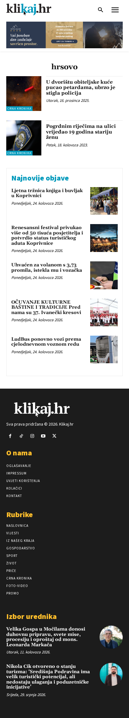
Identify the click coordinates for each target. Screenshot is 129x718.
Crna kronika (19, 109)
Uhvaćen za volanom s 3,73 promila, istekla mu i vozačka (46, 267)
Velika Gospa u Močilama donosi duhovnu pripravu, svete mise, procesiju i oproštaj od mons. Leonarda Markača (45, 637)
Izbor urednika (31, 616)
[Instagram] (32, 436)
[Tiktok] (21, 436)
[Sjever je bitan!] (34, 9)
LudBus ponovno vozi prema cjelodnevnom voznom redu (46, 342)
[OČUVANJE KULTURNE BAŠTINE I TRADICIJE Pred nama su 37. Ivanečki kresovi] (104, 312)
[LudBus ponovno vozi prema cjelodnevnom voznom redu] (104, 349)
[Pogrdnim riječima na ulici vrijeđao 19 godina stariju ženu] (23, 137)
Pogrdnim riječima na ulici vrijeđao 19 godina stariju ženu (81, 131)
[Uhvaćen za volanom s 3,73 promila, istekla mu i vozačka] (104, 275)
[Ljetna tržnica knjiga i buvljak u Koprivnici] (104, 201)
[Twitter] (54, 436)
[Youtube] (43, 436)
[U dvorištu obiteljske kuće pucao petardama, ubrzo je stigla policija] (23, 93)
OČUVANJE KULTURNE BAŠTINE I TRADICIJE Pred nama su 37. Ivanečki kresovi (46, 307)
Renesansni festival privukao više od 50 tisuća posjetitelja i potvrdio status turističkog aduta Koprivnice (47, 235)
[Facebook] (10, 436)
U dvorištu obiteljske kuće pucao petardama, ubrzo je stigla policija (80, 87)
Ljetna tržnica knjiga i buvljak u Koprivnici (47, 193)
